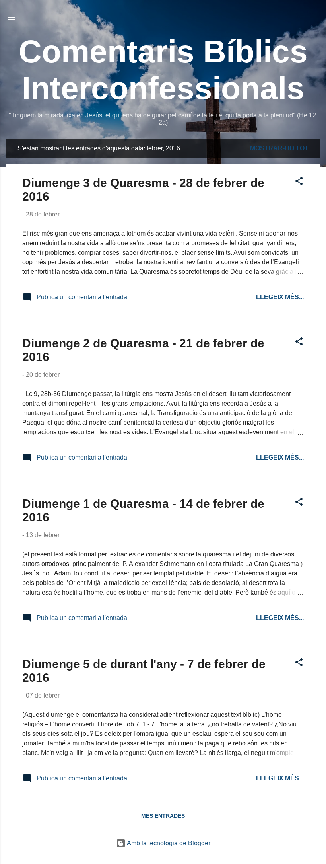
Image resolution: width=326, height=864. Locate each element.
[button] (299, 182)
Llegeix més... (280, 297)
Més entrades (163, 816)
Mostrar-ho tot (279, 148)
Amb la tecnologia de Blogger (168, 843)
